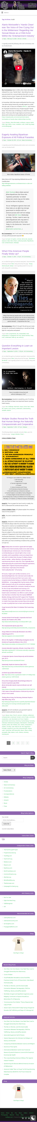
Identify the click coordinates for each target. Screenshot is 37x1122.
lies (17, 333)
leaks (8, 241)
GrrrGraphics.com (9, 924)
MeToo (10, 124)
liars (19, 724)
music (13, 124)
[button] (33, 1118)
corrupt (8, 239)
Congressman (12, 333)
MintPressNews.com (10, 871)
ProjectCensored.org (10, 853)
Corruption (13, 239)
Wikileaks (16, 242)
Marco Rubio (13, 241)
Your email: (5, 817)
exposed (30, 239)
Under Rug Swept (29, 124)
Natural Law (18, 726)
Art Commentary (26, 256)
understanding (26, 408)
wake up (14, 337)
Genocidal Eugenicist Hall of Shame (14, 1035)
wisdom (9, 410)
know (25, 406)
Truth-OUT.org (8, 859)
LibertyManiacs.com (10, 917)
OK (32, 757)
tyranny (14, 408)
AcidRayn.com (9, 1117)
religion (30, 728)
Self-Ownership (16, 730)
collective (24, 715)
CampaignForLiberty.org (11, 886)
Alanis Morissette (15, 122)
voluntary (26, 732)
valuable (4, 410)
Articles (24, 38)
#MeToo (24, 106)
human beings (25, 721)
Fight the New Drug (9, 900)
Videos (25, 1113)
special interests (26, 335)
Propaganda (12, 335)
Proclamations (8, 791)
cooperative (5, 719)
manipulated (22, 333)
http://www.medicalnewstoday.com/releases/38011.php (16, 622)
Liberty (22, 724)
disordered (14, 719)
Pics (16, 1113)
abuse (7, 715)
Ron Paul (18, 335)
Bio (12, 1113)
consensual (13, 717)
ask (7, 406)
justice (8, 724)
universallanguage (6, 126)
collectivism (31, 715)
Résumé (12, 1115)
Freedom (26, 719)
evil (19, 719)
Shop (22, 1115)
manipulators (28, 724)
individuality (31, 722)
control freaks (25, 717)
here (13, 264)
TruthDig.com (8, 856)
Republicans (30, 241)
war (17, 337)
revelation (18, 124)
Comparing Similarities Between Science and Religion (19, 1044)
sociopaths (4, 732)
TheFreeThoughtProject (11, 850)
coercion (19, 715)
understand (8, 337)
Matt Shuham (10, 192)
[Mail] (22, 1118)
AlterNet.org (7, 877)
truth (23, 124)
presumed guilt (23, 728)
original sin (10, 728)
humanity (32, 721)
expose (28, 122)
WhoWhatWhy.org (9, 880)
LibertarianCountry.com (11, 920)
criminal (19, 239)
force (21, 719)
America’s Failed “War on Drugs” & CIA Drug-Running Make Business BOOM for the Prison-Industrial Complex (19, 1071)
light (6, 124)
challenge (10, 406)
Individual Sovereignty (13, 722)
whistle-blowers (9, 242)
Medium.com (8, 862)
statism (13, 732)
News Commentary (27, 140)
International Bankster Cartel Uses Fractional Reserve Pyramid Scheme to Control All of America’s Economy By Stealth (19, 1052)
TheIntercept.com (9, 883)
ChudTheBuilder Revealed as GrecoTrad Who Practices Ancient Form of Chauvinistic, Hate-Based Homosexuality (19, 980)
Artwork (6, 800)
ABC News (18, 215)
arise (7, 333)
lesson (32, 406)
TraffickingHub (8, 903)
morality (9, 726)
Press (5, 806)
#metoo (8, 122)
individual (4, 722)
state (9, 732)
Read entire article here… (14, 229)
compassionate (6, 717)
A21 (5, 906)
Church (15, 715)
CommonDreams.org (10, 874)
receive (6, 408)
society (30, 730)
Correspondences (9, 794)
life (2, 408)
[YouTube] (28, 1118)
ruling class (8, 730)
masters (4, 726)
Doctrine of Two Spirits (10, 1047)
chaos (11, 715)
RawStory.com (8, 868)
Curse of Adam (8, 974)
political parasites (22, 241)
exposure (4, 241)
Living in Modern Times (17, 434)
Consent (19, 717)
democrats (24, 239)
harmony (18, 721)
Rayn (5, 38)
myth (13, 726)
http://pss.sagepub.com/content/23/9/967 (13, 636)
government (5, 721)
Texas (31, 335)
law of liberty (14, 724)
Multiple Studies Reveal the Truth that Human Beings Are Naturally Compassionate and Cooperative (17, 421)
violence (21, 732)
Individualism (23, 722)
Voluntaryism (5, 734)
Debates (25, 427)
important (16, 406)
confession (23, 122)
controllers (32, 717)
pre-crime (16, 728)
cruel (10, 719)
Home (2, 1113)
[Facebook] (25, 1118)
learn (28, 406)
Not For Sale (7, 897)
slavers (22, 730)
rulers (3, 730)
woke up (21, 337)
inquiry (21, 406)
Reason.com (7, 865)
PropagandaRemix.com (11, 927)
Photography (4, 1115)
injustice (4, 724)
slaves (26, 730)
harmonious (12, 721)
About (7, 1113)
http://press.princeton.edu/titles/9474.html (13, 660)
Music (5, 803)
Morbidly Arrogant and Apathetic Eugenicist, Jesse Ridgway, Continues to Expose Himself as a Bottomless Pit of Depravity (18, 996)
